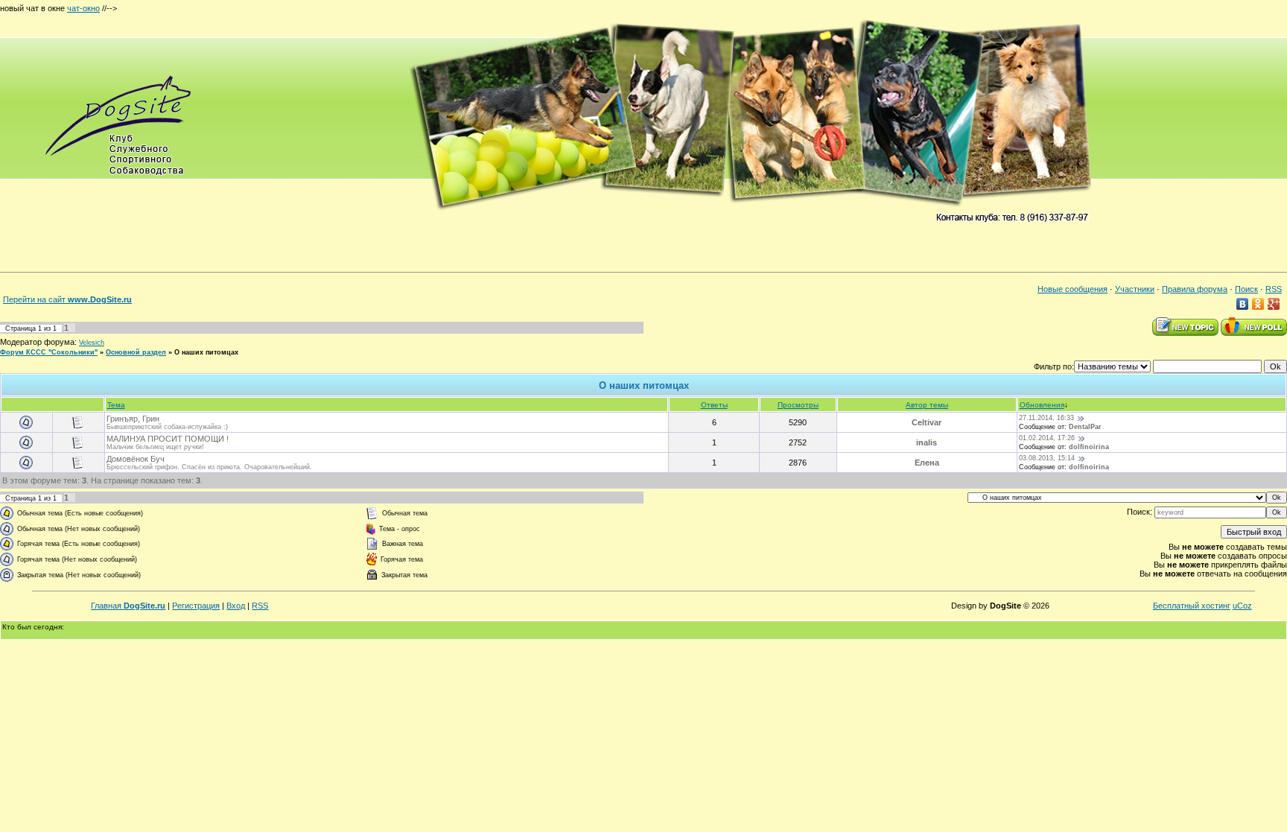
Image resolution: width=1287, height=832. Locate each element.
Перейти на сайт (67, 299)
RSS (1273, 289)
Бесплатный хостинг (1191, 605)
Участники (1134, 289)
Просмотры (798, 405)
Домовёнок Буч (136, 458)
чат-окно (83, 8)
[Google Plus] (1274, 304)
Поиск (1246, 289)
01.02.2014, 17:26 (1047, 438)
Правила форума (1194, 289)
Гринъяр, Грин (133, 418)
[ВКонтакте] (1243, 304)
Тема (116, 405)
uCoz (1242, 605)
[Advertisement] (390, 5)
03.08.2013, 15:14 (1047, 458)
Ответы (714, 405)
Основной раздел (136, 352)
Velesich (91, 342)
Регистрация (196, 605)
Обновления (1042, 405)
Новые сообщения (1072, 289)
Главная (128, 605)
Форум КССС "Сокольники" (49, 352)
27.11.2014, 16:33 (1046, 418)
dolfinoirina (1089, 447)
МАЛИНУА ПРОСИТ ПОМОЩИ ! (168, 438)
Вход (235, 605)
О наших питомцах (206, 352)
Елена (927, 462)
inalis (926, 442)
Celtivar (926, 422)
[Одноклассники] (1258, 304)
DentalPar (1085, 427)
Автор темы (927, 405)
